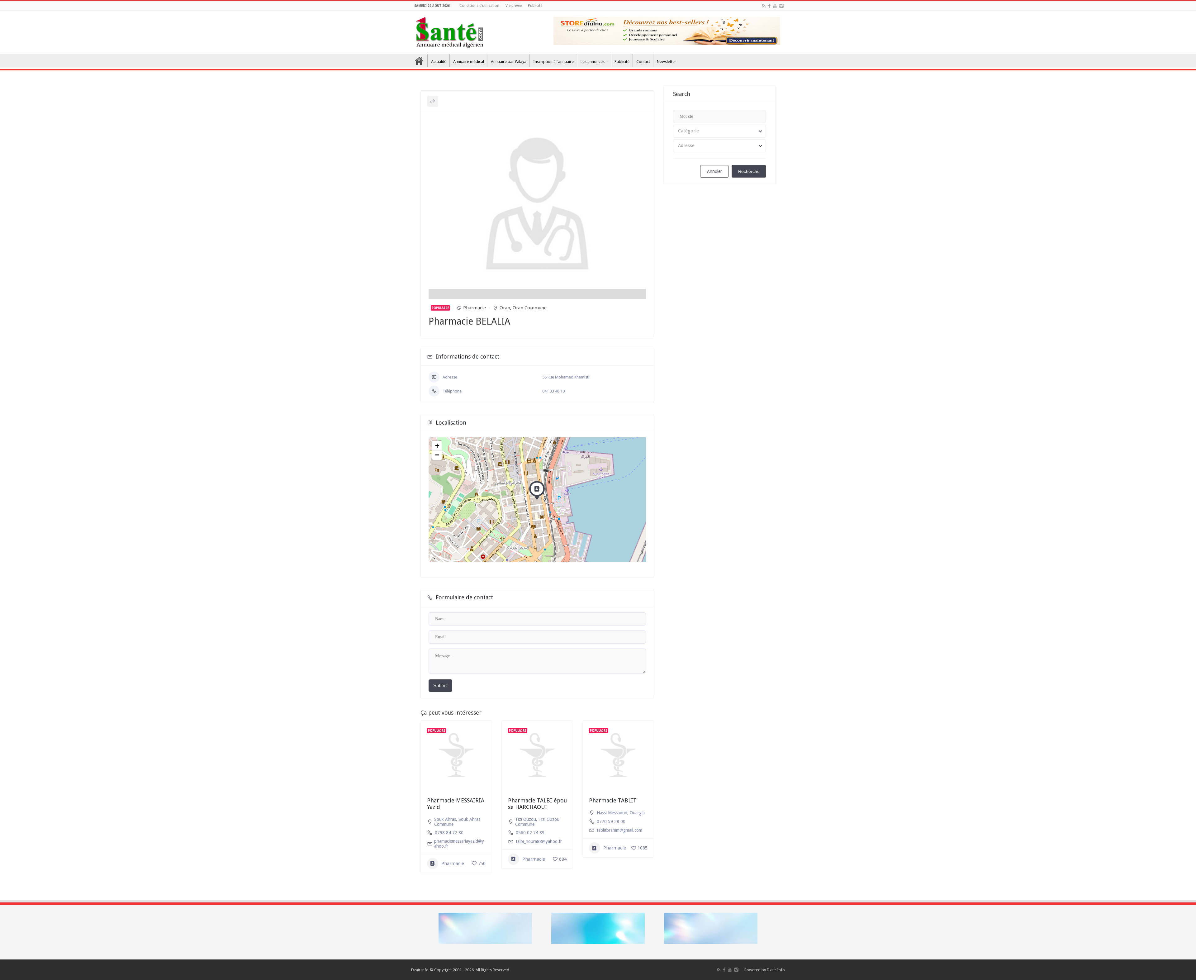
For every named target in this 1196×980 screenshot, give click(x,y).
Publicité (535, 5)
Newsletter (666, 61)
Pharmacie (474, 308)
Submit (440, 685)
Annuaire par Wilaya (508, 61)
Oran (505, 308)
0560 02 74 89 (530, 832)
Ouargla (637, 812)
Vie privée (513, 5)
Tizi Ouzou (525, 819)
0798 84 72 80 (449, 832)
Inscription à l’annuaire (553, 61)
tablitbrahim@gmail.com (619, 830)
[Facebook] (769, 6)
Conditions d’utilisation (479, 5)
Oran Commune (530, 308)
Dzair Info (776, 970)
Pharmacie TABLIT (613, 800)
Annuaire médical (468, 61)
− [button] (437, 455)
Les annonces (593, 61)
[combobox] (719, 131)
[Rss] (764, 6)
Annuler (714, 171)
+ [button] (437, 446)
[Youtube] (774, 6)
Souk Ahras (445, 819)
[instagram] (781, 6)
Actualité (438, 61)
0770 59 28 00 (611, 821)
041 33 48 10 (553, 391)
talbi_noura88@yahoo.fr (539, 841)
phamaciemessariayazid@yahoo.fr (459, 844)
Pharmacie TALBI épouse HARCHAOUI (537, 804)
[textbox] (719, 131)
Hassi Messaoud (612, 812)
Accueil (419, 60)
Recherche (749, 171)
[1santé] (449, 31)
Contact (643, 61)
